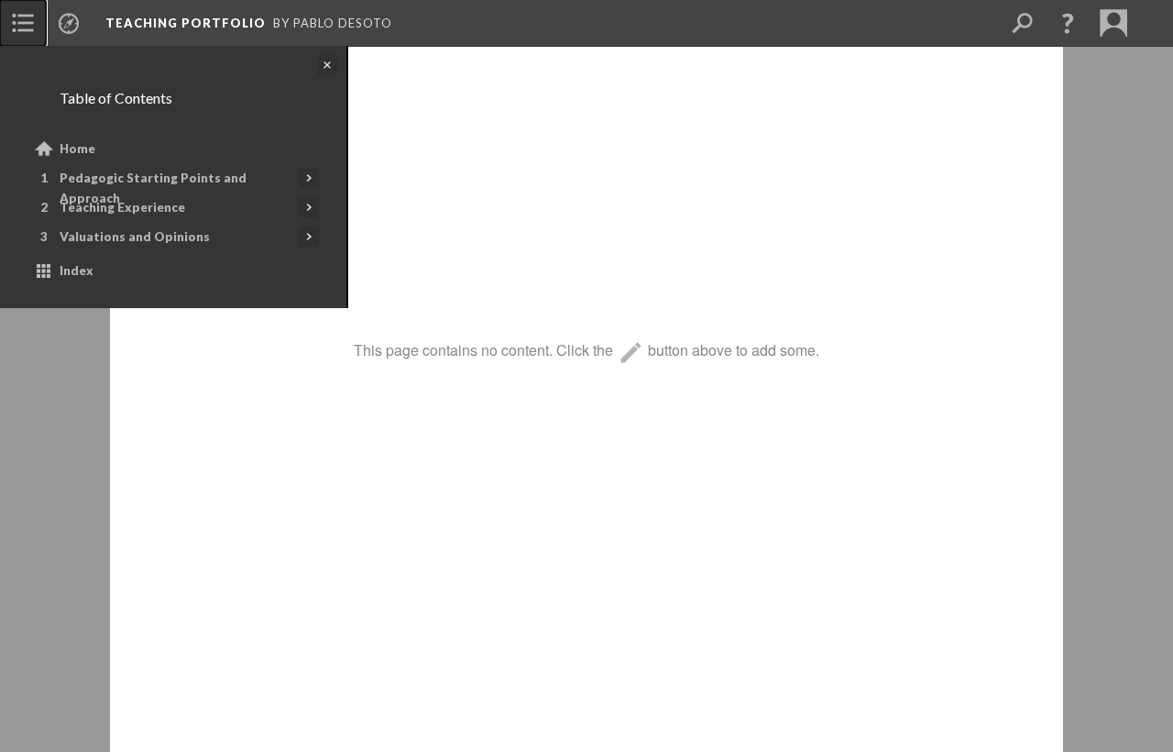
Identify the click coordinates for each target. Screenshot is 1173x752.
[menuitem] (23, 23)
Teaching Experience (122, 207)
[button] (1068, 23)
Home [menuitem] (77, 148)
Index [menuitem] (76, 270)
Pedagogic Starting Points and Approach (153, 188)
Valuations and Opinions (135, 236)
